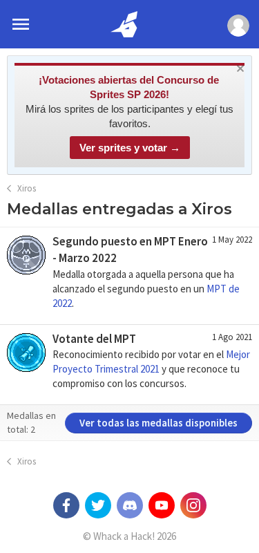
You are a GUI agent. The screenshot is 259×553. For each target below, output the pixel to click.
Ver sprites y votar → (129, 147)
